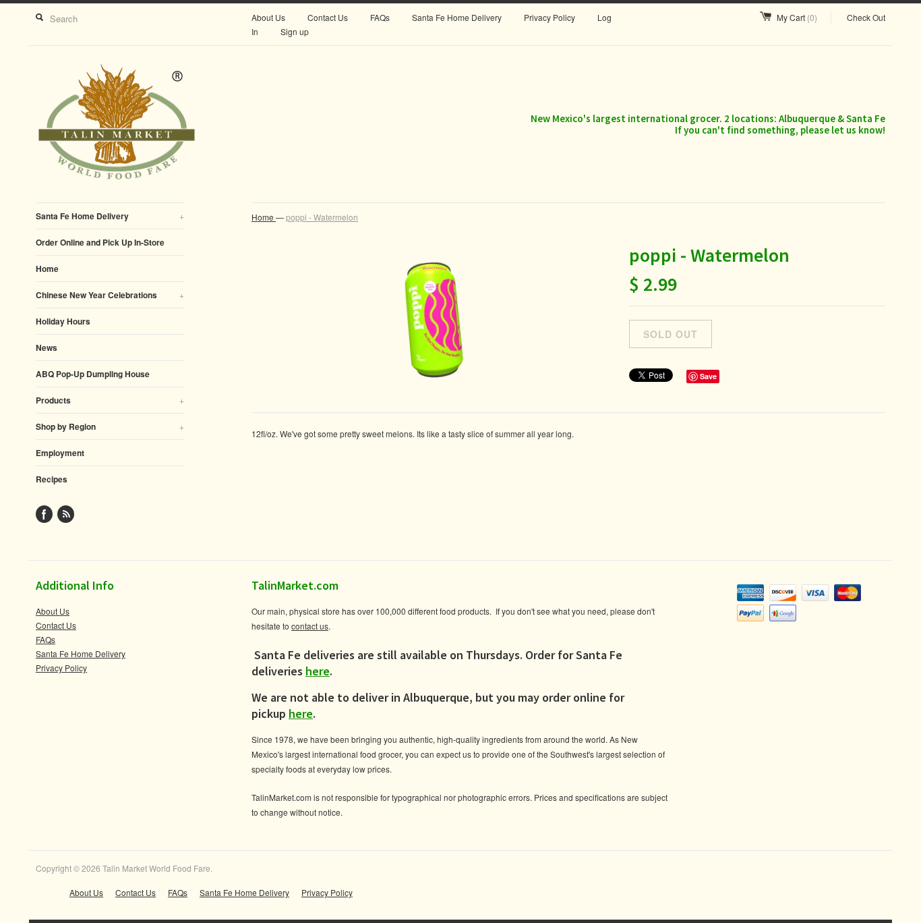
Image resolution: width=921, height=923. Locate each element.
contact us (309, 626)
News (46, 347)
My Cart (797, 17)
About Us (268, 17)
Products (110, 400)
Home (47, 268)
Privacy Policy (549, 17)
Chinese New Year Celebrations (110, 295)
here (317, 671)
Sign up (294, 31)
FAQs (380, 17)
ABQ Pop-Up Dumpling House (93, 374)
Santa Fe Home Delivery (457, 17)
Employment (60, 453)
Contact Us (327, 17)
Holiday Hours (63, 321)
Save (708, 376)
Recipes (51, 479)
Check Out (866, 17)
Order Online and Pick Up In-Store (100, 242)
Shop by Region (110, 426)
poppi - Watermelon (322, 217)
